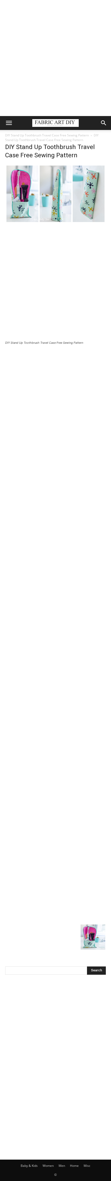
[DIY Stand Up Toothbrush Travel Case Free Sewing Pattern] (55, 222)
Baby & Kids (29, 1165)
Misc (87, 1165)
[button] (9, 123)
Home (74, 1165)
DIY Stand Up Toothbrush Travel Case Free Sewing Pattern (47, 135)
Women (48, 1165)
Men (62, 1165)
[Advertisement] (55, 58)
